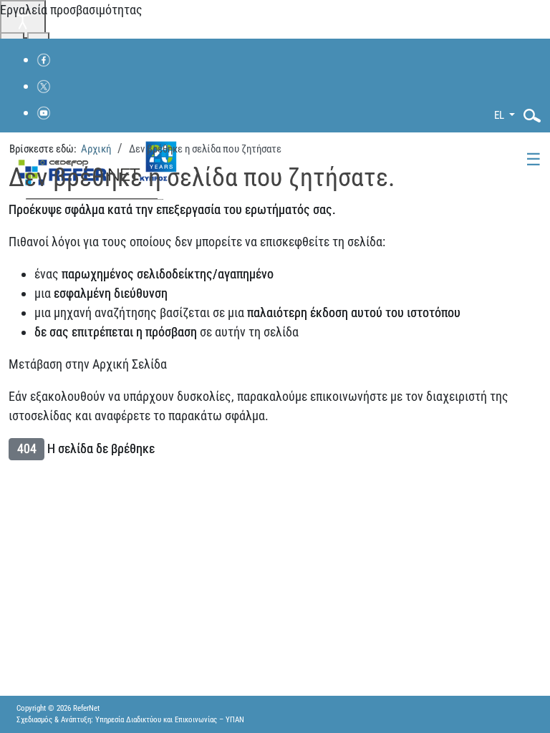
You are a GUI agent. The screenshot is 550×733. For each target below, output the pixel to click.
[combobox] (527, 115)
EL (500, 115)
